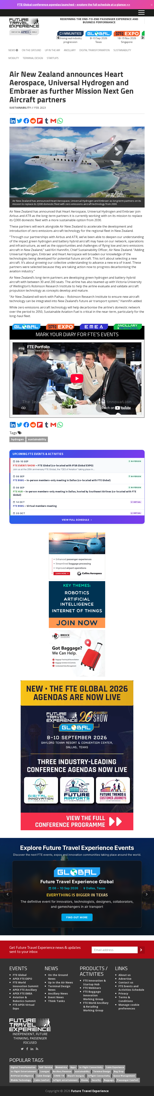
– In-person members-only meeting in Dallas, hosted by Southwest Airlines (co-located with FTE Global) (74, 493)
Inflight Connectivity (99, 1076)
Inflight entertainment (65, 1080)
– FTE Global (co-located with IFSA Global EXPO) (53, 465)
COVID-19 (59, 1076)
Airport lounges (75, 1076)
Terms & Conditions (126, 999)
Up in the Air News (60, 982)
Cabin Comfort (42, 1080)
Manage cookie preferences (129, 1006)
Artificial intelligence (22, 1076)
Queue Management (124, 1076)
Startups (53, 58)
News (12, 50)
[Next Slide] (146, 894)
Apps (73, 1067)
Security (96, 1080)
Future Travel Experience (90, 1091)
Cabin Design (44, 1076)
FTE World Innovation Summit (25, 984)
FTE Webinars (92, 988)
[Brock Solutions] (77, 653)
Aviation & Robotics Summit (24, 999)
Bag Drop (119, 1071)
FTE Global (19, 975)
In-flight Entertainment (24, 1071)
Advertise (125, 978)
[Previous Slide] (7, 894)
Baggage (109, 1080)
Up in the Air (52, 50)
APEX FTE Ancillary (25, 989)
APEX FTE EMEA (22, 993)
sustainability (37, 439)
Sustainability (122, 50)
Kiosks (84, 1080)
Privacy (123, 993)
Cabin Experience (115, 1067)
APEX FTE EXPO (22, 978)
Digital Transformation (94, 50)
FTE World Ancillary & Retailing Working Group (96, 1006)
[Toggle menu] (141, 12)
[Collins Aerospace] (77, 556)
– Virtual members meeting (35, 506)
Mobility (13, 58)
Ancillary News (58, 993)
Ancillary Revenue (62, 1071)
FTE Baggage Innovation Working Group (93, 995)
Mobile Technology (21, 1080)
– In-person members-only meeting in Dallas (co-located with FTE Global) (61, 480)
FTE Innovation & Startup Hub (94, 982)
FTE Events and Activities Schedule (131, 988)
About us (125, 975)
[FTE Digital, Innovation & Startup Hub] (77, 604)
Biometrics (61, 1067)
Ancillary (70, 50)
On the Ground (31, 50)
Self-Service (45, 1067)
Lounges (44, 1071)
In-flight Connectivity (91, 1067)
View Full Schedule (75, 519)
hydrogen (17, 439)
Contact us (126, 982)
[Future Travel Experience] (24, 26)
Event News (56, 997)
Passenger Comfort (127, 1080)
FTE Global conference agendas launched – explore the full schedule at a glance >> (73, 4)
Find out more (77, 917)
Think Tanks (56, 1001)
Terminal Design (33, 58)
